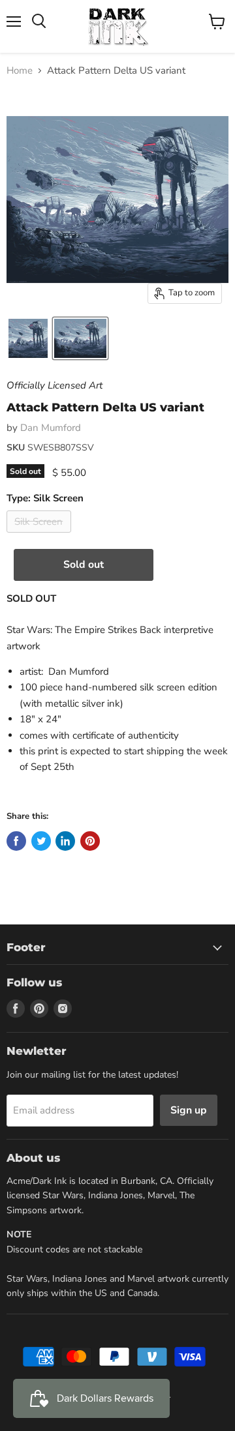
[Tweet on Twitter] (41, 841)
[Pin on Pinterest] (90, 841)
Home (20, 70)
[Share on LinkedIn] (65, 841)
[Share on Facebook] (16, 841)
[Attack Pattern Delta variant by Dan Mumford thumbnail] (28, 338)
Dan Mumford (50, 427)
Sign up (188, 1110)
